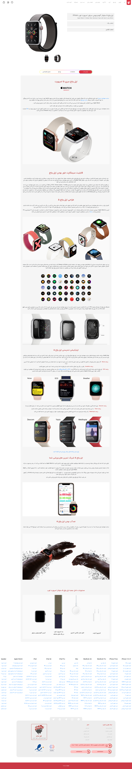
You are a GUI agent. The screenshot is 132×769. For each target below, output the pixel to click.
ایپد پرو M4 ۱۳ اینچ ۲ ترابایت (59, 698)
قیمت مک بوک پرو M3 (101, 668)
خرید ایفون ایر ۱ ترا (127, 668)
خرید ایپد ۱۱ (34, 668)
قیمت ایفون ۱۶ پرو (127, 698)
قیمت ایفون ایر (128, 679)
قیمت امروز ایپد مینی (32, 684)
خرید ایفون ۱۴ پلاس (114, 706)
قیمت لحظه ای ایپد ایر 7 (46, 706)
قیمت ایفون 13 (115, 679)
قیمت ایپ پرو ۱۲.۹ (61, 708)
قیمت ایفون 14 (115, 671)
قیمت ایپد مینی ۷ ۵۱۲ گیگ (31, 700)
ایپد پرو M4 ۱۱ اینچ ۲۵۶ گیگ (59, 700)
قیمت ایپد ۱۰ (34, 671)
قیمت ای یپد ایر (48, 703)
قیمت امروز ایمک (74, 695)
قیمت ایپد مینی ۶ (33, 708)
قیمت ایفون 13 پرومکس (113, 687)
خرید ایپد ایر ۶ (48, 679)
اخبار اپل (87, 728)
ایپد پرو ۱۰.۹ (62, 679)
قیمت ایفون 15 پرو (114, 665)
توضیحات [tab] (85, 72)
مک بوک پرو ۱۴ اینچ (102, 679)
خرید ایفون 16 (128, 695)
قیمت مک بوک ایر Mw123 (86, 695)
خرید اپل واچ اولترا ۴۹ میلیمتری (16, 668)
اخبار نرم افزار (86, 734)
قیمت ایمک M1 (75, 698)
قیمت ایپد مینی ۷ (33, 690)
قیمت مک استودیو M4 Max (72, 681)
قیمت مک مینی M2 (74, 673)
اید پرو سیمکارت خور (61, 684)
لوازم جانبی (97, 2)
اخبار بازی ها (86, 737)
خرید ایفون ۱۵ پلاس (114, 698)
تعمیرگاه (76, 2)
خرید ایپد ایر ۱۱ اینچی (47, 673)
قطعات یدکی (90, 2)
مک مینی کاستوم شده (73, 679)
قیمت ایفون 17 (128, 673)
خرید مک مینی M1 (74, 676)
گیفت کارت (69, 2)
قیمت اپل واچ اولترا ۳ (18, 663)
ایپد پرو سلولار (62, 681)
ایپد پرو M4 (62, 665)
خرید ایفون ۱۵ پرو (114, 695)
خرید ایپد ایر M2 (48, 668)
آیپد (109, 2)
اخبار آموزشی (86, 731)
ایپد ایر (50, 663)
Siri (27, 109)
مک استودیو (75, 665)
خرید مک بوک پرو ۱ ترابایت (100, 690)
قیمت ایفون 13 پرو (114, 684)
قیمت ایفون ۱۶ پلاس (127, 706)
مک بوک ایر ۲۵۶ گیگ (87, 681)
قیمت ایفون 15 (115, 663)
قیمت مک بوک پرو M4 (101, 665)
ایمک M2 (76, 692)
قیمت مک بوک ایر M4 (87, 665)
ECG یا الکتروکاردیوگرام (64, 369)
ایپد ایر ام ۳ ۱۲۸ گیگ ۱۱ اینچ (45, 687)
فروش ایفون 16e (127, 703)
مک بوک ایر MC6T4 (88, 698)
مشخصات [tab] (72, 72)
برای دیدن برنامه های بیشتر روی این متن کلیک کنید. (66, 452)
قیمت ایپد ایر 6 (48, 708)
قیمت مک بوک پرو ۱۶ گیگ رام (100, 692)
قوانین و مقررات (108, 731)
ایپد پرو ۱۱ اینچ (62, 676)
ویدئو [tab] (59, 72)
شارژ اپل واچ (84, 100)
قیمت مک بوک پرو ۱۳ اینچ (100, 676)
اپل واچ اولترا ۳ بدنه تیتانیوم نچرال (15, 673)
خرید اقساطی (109, 737)
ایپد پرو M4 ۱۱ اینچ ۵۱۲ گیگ (59, 703)
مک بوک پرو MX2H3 (102, 708)
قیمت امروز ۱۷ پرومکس (126, 708)
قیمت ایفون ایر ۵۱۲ (127, 665)
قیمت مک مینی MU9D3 (73, 703)
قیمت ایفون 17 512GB (126, 684)
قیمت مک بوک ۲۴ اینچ (73, 700)
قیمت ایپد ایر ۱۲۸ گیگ (46, 681)
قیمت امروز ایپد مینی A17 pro (30, 703)
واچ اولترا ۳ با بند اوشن (17, 676)
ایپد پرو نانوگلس (61, 706)
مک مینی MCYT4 (74, 708)
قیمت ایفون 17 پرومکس (126, 700)
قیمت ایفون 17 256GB (126, 681)
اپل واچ (114, 2)
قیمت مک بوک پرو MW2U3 (100, 706)
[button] (12, 2)
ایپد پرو (63, 663)
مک (124, 2)
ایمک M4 (76, 687)
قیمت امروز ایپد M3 (47, 700)
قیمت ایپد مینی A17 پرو (32, 687)
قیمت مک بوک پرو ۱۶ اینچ (100, 681)
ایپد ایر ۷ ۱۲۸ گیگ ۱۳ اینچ (46, 692)
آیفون (120, 2)
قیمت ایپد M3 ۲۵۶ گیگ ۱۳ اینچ (44, 695)
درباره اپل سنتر (109, 728)
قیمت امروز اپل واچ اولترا (17, 665)
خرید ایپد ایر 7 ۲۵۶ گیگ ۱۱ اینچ (45, 690)
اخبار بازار (87, 739)
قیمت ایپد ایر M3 (47, 665)
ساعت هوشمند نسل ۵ (103, 98)
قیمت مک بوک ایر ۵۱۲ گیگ (86, 684)
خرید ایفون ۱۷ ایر (127, 676)
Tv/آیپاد (104, 2)
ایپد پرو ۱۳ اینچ (62, 673)
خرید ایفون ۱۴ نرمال (114, 708)
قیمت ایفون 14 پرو (114, 673)
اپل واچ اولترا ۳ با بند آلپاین (16, 679)
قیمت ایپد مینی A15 (32, 706)
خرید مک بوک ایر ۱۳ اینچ (87, 676)
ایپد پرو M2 (62, 668)
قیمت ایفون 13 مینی (113, 681)
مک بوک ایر (89, 663)
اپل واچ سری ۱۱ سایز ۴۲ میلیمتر (16, 692)
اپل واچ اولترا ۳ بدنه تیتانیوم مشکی (15, 671)
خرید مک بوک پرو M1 (101, 673)
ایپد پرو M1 (63, 671)
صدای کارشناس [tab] (46, 72)
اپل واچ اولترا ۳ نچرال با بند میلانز (15, 684)
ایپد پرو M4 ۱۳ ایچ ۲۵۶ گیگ (59, 687)
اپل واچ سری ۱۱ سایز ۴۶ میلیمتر (16, 690)
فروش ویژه (110, 739)
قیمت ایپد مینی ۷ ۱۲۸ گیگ (31, 695)
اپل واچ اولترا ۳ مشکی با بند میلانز (15, 687)
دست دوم (82, 2)
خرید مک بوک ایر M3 (87, 668)
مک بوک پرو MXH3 (102, 703)
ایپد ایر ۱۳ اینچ (48, 671)
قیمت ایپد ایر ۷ (48, 676)
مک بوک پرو (103, 663)
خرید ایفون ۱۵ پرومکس (113, 692)
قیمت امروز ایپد (33, 663)
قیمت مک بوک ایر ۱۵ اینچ (86, 679)
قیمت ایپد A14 (33, 673)
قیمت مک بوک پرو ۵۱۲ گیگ (100, 687)
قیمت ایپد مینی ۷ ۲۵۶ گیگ (31, 698)
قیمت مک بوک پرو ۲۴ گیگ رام (99, 695)
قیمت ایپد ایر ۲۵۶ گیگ (46, 684)
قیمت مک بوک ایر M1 (87, 673)
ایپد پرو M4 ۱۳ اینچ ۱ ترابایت (59, 692)
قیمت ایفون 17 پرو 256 (126, 687)
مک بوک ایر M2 (88, 671)
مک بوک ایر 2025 (88, 703)
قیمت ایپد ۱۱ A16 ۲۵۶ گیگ (31, 679)
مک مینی (76, 663)
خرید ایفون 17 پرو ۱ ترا (126, 692)
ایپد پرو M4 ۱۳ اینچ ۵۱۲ (60, 690)
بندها (91, 212)
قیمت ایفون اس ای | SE (113, 690)
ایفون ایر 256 (128, 663)
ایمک (77, 668)
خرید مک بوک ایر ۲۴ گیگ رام (86, 692)
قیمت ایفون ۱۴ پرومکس (113, 676)
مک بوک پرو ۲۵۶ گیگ (101, 684)
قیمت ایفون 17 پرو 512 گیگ (125, 690)
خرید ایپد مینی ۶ (33, 692)
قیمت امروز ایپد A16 (32, 665)
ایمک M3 (76, 690)
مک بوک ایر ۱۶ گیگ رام (87, 690)
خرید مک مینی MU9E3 (73, 706)
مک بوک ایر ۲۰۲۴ (88, 706)
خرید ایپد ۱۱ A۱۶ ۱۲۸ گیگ (31, 676)
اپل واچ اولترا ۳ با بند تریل (17, 681)
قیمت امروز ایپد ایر (47, 698)
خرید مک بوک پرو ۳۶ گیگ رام (100, 698)
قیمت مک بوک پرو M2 (101, 671)
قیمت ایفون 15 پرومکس (113, 668)
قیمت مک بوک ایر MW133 (86, 700)
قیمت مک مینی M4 (74, 671)
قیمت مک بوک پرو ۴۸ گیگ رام (99, 700)
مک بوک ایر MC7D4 (88, 708)
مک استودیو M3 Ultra (73, 684)
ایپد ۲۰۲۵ (35, 681)
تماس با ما (110, 734)
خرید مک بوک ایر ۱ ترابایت (86, 687)
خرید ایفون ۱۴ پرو (114, 703)
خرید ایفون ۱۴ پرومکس (113, 700)
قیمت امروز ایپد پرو (61, 695)
